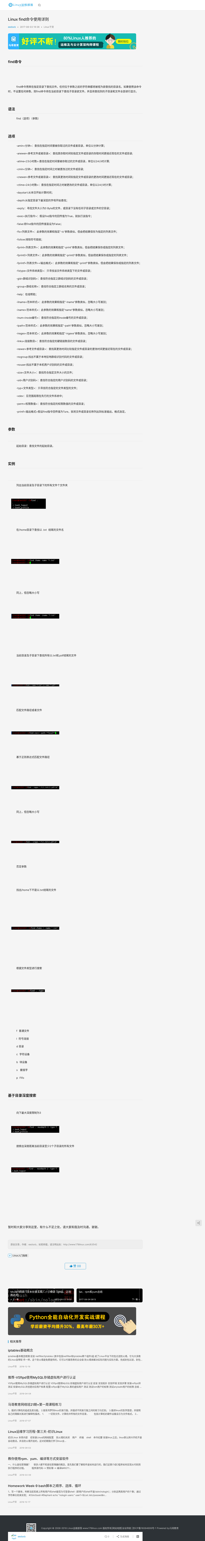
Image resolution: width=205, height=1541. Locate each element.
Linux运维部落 (74, 1528)
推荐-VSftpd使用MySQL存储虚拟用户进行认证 (42, 1377)
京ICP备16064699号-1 (144, 1528)
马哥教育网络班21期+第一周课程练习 (35, 1405)
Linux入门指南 (20, 1255)
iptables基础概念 (20, 1350)
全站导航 (126, 1528)
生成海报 (124, 1536)
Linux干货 (49, 26)
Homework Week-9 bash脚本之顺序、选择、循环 (44, 1486)
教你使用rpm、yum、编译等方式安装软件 (38, 1459)
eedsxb (12, 26)
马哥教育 (174, 1528)
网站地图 (116, 1528)
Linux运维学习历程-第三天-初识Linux (35, 1432)
